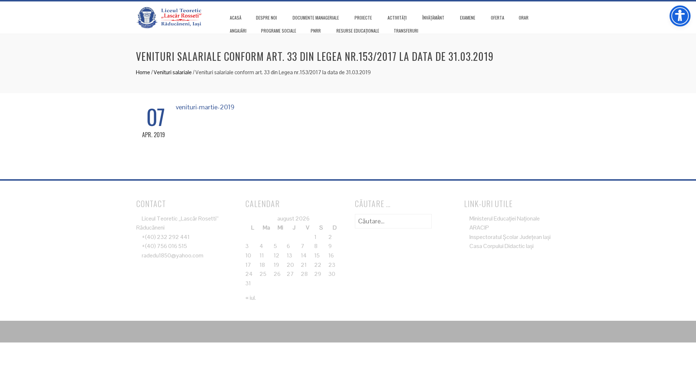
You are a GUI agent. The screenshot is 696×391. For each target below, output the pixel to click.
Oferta (497, 17)
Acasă (235, 17)
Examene (467, 17)
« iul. (250, 298)
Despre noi (266, 17)
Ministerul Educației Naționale (504, 218)
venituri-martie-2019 (205, 107)
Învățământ (433, 17)
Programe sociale (278, 31)
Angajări (238, 31)
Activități (397, 17)
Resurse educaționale (357, 31)
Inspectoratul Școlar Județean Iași (509, 237)
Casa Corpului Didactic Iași (501, 246)
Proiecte (363, 17)
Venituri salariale (173, 72)
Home (143, 72)
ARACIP (478, 227)
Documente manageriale (316, 17)
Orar (524, 17)
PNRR (316, 31)
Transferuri (406, 31)
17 (248, 265)
